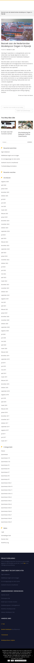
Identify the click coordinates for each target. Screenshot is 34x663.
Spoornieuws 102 (5, 461)
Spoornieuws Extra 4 (6, 504)
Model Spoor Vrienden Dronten (9, 602)
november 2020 (5, 320)
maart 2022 (4, 281)
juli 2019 (3, 362)
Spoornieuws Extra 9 (6, 522)
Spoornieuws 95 (5, 465)
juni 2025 (3, 203)
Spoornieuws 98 (5, 476)
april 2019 (3, 373)
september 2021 (5, 295)
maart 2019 (4, 377)
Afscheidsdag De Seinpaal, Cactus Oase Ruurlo (7, 134)
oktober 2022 (4, 263)
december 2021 (5, 284)
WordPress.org (5, 542)
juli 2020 (3, 334)
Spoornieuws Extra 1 (6, 483)
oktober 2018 (4, 387)
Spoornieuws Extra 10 (6, 486)
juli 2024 (3, 235)
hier (25, 563)
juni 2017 (3, 437)
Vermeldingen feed (6, 535)
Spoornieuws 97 (5, 472)
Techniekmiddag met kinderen (9, 166)
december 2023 (5, 245)
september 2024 (5, 231)
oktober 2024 (4, 227)
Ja (8, 660)
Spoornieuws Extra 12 (6, 493)
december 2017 (5, 416)
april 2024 (3, 238)
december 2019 (5, 355)
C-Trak (3, 624)
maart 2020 (4, 348)
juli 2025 (3, 199)
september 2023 (5, 249)
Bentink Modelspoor (6, 629)
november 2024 (5, 224)
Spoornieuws (4, 454)
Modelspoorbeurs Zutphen (8, 640)
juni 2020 (3, 338)
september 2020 (5, 327)
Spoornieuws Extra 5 (6, 507)
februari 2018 (4, 409)
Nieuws (3, 451)
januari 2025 (4, 217)
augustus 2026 (5, 181)
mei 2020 (3, 341)
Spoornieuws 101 (5, 458)
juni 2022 (3, 270)
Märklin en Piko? (23, 132)
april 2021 (3, 306)
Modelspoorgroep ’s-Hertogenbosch (10, 605)
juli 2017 (3, 433)
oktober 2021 (4, 291)
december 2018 (5, 384)
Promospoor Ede (5, 598)
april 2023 (3, 252)
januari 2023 (4, 256)
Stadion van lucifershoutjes (23, 110)
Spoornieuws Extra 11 (6, 490)
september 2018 (5, 391)
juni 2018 (3, 398)
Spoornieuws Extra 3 (6, 500)
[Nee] (32, 656)
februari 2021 (4, 309)
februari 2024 (4, 242)
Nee (12, 660)
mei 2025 (3, 206)
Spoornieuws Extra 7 (6, 515)
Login (2, 532)
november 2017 (5, 419)
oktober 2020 (4, 323)
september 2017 (5, 426)
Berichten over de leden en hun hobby (13, 107)
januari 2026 (4, 188)
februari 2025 (4, 213)
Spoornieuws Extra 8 (6, 518)
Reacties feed (4, 539)
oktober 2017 (4, 423)
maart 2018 (4, 405)
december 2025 (5, 192)
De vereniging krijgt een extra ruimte (10, 159)
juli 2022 (3, 267)
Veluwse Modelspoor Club (7, 612)
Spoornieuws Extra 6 (6, 511)
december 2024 (5, 220)
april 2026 (3, 185)
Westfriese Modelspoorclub (8, 608)
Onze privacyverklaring (20, 660)
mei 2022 (3, 274)
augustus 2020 (5, 330)
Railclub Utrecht (5, 595)
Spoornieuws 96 (5, 468)
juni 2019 (3, 366)
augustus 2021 (5, 298)
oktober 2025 (4, 196)
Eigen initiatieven (5, 152)
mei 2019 (3, 370)
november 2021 (5, 288)
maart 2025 (4, 210)
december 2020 (5, 316)
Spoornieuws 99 (5, 479)
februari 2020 (4, 352)
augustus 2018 (5, 394)
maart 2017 (4, 441)
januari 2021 (4, 313)
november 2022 (5, 259)
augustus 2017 (5, 430)
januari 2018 (4, 412)
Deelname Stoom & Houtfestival (9, 162)
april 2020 (3, 345)
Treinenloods (4, 635)
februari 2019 (4, 380)
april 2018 (3, 401)
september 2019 (5, 359)
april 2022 (3, 277)
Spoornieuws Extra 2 (6, 497)
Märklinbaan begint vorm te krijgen (10, 155)
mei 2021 (3, 302)
